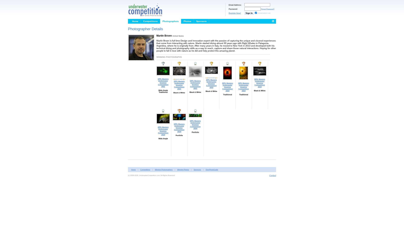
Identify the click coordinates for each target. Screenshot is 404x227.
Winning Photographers (164, 170)
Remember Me (264, 13)
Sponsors (201, 21)
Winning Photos (183, 170)
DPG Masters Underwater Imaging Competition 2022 (211, 83)
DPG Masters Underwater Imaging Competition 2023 (243, 87)
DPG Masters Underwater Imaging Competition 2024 (163, 131)
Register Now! (235, 13)
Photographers (171, 21)
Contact (272, 176)
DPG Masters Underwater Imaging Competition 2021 (163, 82)
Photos (187, 21)
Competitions (150, 21)
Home (135, 21)
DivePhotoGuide (212, 170)
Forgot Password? (267, 9)
